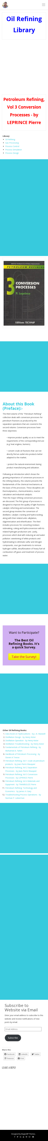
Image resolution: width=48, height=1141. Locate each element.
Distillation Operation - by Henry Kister (21, 740)
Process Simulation (13, 149)
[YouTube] (23, 1136)
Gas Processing (12, 142)
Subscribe (13, 1037)
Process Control (12, 146)
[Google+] (30, 1136)
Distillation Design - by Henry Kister (20, 737)
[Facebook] (14, 1136)
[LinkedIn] (20, 1136)
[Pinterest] (26, 1136)
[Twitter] (17, 1136)
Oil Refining (10, 139)
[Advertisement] (24, 67)
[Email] (33, 1136)
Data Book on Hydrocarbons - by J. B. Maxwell (25, 733)
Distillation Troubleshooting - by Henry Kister (24, 744)
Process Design (12, 153)
